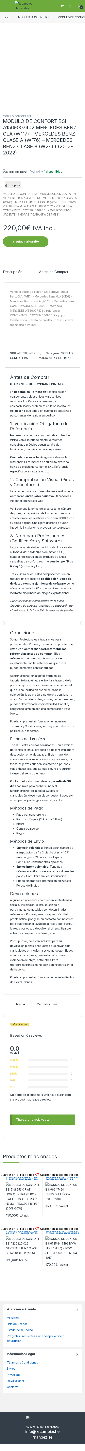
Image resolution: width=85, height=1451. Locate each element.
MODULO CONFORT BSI (33, 17)
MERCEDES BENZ (60, 358)
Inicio (6, 17)
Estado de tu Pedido (20, 1330)
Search (63, 6)
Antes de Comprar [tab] (53, 272)
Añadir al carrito (27, 241)
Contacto (13, 1387)
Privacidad (14, 1374)
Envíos (11, 1368)
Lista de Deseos (17, 1324)
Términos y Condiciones (25, 726)
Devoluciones (16, 1380)
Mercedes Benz (47, 1004)
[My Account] (71, 6)
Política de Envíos (27, 885)
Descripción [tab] (12, 272)
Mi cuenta (13, 1317)
